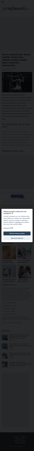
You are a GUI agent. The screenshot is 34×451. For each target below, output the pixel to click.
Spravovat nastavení (17, 238)
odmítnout (18, 222)
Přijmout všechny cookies (17, 233)
